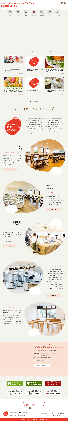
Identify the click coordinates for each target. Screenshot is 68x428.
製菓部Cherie (26, 15)
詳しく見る (10, 169)
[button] (30, 45)
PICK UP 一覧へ (34, 101)
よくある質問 (57, 15)
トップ (10, 15)
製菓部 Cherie (54, 413)
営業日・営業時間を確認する (42, 365)
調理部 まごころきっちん (46, 413)
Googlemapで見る (39, 360)
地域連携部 (42, 15)
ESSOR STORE (34, 15)
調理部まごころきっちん (18, 15)
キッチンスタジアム (50, 15)
